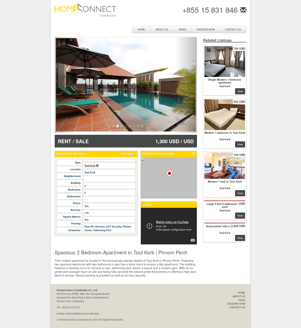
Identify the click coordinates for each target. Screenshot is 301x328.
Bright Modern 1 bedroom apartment (224, 81)
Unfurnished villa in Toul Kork (225, 226)
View (240, 91)
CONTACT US (233, 29)
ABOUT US (162, 29)
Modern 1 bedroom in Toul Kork (225, 133)
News (182, 29)
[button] (65, 85)
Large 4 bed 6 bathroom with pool (225, 205)
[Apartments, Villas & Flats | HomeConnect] (85, 9)
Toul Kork (89, 165)
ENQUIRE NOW (206, 29)
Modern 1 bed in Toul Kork (225, 181)
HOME (141, 29)
